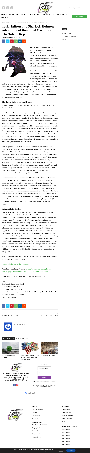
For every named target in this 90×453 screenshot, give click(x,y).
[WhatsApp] (16, 41)
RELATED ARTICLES (8, 338)
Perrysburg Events (37, 434)
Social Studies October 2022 (10, 316)
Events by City (37, 422)
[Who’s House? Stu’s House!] (49, 348)
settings (61, 451)
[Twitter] (7, 41)
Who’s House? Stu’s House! (48, 355)
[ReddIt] (24, 41)
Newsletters (66, 33)
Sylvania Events (36, 437)
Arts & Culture (9, 22)
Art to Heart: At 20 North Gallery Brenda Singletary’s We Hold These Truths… (30, 357)
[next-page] (6, 362)
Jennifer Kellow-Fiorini (8, 37)
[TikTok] (11, 7)
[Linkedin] (20, 41)
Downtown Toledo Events (39, 425)
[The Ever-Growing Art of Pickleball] (10, 348)
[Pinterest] (12, 41)
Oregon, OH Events (37, 428)
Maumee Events (36, 431)
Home (3, 22)
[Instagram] (7, 7)
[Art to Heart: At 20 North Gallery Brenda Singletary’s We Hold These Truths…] (30, 348)
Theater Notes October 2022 (49, 316)
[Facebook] (3, 7)
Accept (71, 450)
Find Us (64, 39)
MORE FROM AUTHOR (22, 338)
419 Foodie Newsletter (70, 36)
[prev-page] (3, 362)
